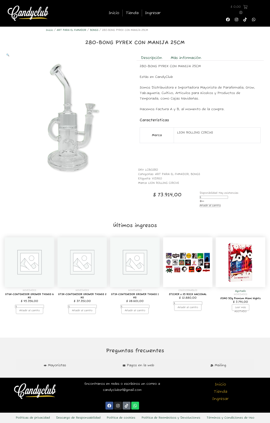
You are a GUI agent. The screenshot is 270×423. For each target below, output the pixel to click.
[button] (7, 55)
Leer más (240, 307)
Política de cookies (121, 418)
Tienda (132, 13)
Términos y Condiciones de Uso (230, 418)
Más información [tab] (186, 58)
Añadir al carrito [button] (29, 310)
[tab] (55, 365)
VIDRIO (157, 178)
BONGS (94, 30)
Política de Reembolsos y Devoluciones (171, 418)
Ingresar (153, 13)
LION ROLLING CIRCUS (163, 183)
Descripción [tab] (151, 58)
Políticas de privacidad (33, 418)
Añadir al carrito (210, 205)
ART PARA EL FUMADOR (71, 30)
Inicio (114, 13)
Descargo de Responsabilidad (78, 418)
